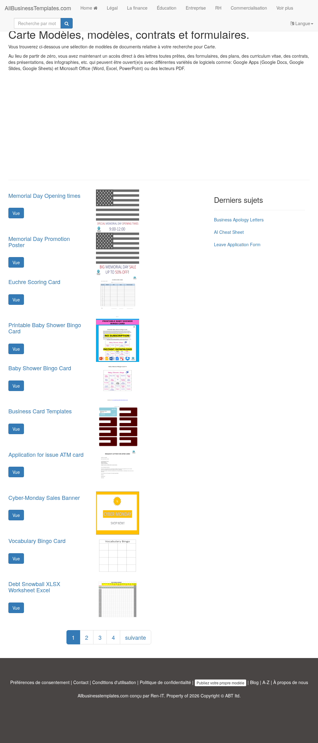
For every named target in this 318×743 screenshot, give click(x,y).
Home (86, 8)
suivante (135, 637)
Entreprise (196, 8)
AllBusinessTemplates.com (38, 8)
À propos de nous (290, 682)
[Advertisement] (159, 130)
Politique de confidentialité (165, 682)
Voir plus (284, 8)
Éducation (166, 8)
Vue (16, 213)
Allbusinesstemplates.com (103, 695)
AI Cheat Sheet (229, 232)
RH (218, 8)
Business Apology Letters (239, 219)
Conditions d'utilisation (114, 682)
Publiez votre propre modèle (220, 682)
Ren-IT (157, 695)
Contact (81, 682)
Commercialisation (249, 8)
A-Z (266, 682)
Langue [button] (302, 23)
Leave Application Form (237, 244)
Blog (254, 682)
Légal (112, 8)
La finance (137, 8)
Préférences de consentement (40, 682)
